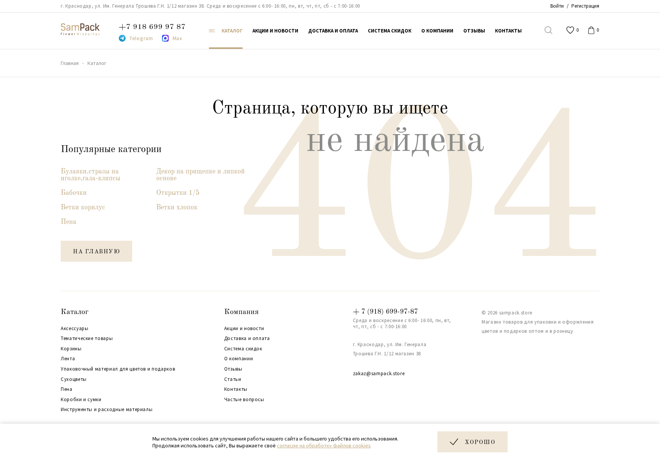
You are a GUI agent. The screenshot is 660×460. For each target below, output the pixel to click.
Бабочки (74, 193)
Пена (68, 222)
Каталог (75, 312)
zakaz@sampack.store (378, 373)
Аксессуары (75, 329)
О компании (238, 359)
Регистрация (585, 6)
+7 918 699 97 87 (152, 27)
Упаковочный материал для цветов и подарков (118, 369)
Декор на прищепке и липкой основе (200, 175)
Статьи (232, 379)
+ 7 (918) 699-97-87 (385, 311)
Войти (557, 6)
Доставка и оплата (247, 338)
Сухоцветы (74, 379)
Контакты (235, 389)
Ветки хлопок (176, 207)
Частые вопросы (244, 400)
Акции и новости (244, 329)
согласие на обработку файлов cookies (324, 445)
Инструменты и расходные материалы (106, 410)
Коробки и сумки (81, 400)
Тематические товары (87, 338)
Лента (68, 359)
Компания (241, 312)
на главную (96, 252)
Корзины (71, 349)
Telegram (141, 38)
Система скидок (243, 349)
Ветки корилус (83, 207)
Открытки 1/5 (177, 193)
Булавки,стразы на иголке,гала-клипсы (90, 175)
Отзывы (233, 369)
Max (177, 38)
